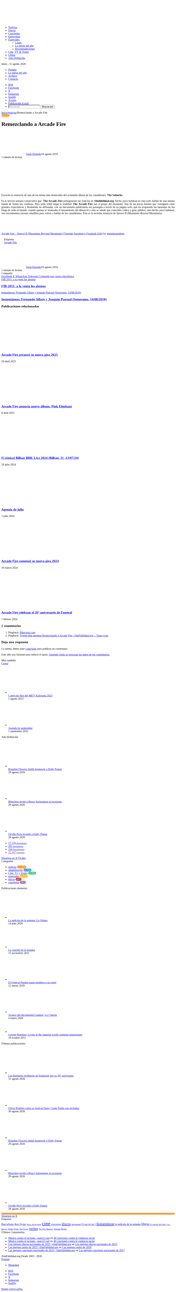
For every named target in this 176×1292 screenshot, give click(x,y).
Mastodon (13, 1265)
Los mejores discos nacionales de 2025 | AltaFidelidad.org (39, 1244)
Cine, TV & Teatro (18, 51)
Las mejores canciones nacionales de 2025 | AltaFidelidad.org (41, 1250)
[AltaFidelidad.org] (44, 21)
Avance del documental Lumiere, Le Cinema (32, 1015)
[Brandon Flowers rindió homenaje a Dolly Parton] (27, 766)
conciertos (13, 882)
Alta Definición (16, 58)
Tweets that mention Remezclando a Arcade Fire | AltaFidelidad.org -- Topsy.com (64, 635)
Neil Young (24, 1229)
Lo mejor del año (24, 45)
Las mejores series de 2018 (76, 1247)
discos (11, 879)
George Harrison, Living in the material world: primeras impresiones (45, 1034)
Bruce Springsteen (34, 1224)
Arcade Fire (10, 242)
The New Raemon (46, 1229)
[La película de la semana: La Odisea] (27, 917)
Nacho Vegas (13, 1229)
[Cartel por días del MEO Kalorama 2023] (27, 692)
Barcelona (7, 1224)
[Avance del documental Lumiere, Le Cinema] (27, 1011)
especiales (13, 876)
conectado (30, 648)
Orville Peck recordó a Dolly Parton (27, 834)
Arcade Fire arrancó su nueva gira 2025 (29, 354)
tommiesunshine (115, 233)
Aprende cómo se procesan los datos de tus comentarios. (79, 654)
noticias (12, 112)
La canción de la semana (21, 950)
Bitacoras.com (27, 632)
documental (76, 1224)
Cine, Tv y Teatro (18, 873)
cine (46, 1223)
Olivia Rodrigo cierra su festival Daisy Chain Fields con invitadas (43, 1108)
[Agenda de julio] (34, 502)
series (33, 1228)
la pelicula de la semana (128, 1224)
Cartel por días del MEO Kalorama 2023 (30, 695)
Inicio (4, 112)
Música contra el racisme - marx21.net (29, 1241)
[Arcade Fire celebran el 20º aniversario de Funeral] (34, 606)
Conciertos (14, 33)
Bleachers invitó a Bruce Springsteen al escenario (35, 801)
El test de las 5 (88, 1224)
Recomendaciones (25, 48)
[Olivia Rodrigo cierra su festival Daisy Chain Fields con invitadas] (27, 1105)
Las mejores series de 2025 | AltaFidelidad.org (33, 1247)
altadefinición (15, 870)
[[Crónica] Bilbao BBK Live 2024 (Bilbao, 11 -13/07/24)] (34, 451)
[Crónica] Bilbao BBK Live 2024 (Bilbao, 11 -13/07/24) (40, 458)
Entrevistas (14, 36)
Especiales (14, 39)
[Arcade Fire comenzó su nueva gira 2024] (34, 554)
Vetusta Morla (60, 1229)
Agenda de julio (12, 509)
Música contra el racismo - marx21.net (29, 1238)
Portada (12, 69)
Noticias (12, 27)
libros (145, 1224)
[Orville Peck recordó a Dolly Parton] (27, 831)
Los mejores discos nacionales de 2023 (96, 1244)
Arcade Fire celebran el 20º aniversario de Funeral (36, 612)
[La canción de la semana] (27, 946)
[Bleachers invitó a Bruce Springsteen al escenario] (27, 798)
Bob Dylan (20, 1224)
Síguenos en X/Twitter (13, 858)
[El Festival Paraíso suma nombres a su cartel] (27, 979)
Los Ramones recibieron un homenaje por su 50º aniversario (41, 1075)
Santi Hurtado (33, 154)
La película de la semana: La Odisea (27, 920)
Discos (12, 30)
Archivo (12, 75)
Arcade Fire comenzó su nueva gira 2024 (30, 561)
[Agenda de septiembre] (27, 725)
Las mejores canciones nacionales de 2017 (102, 1250)
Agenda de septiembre (20, 728)
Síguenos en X (9, 1216)
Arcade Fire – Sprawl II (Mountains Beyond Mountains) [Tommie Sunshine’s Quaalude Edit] (52, 233)
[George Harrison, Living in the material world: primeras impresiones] (27, 1031)
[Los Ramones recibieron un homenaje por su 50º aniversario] (27, 1072)
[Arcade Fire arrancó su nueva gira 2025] (34, 348)
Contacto (13, 78)
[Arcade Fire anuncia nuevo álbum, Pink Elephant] (34, 399)
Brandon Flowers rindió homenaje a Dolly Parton (35, 769)
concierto (56, 1224)
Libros (11, 55)
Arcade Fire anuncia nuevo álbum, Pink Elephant (36, 406)
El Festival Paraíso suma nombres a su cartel (32, 982)
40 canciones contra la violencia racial (74, 1238)
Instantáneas (105, 1224)
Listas (18, 42)
